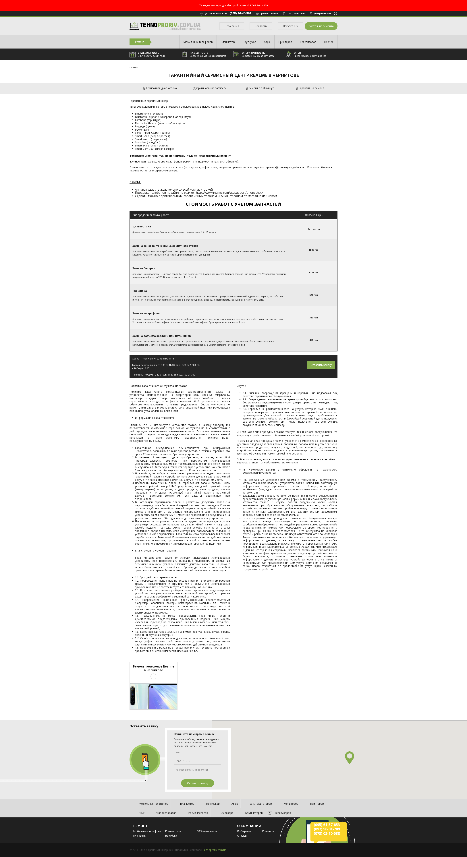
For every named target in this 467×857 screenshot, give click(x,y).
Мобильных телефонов (198, 42)
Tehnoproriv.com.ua (214, 850)
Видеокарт (226, 813)
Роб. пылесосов (198, 813)
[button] (349, 757)
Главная (134, 67)
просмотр (153, 676)
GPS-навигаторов (261, 803)
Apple (267, 42)
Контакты (261, 26)
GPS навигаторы (207, 831)
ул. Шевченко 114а (216, 13)
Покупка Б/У (290, 26)
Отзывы (242, 835)
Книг (141, 813)
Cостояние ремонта (321, 26)
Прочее (328, 42)
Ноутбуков (249, 42)
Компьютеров (254, 813)
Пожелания (232, 26)
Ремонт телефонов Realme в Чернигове (153, 668)
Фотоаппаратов (166, 813)
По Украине (244, 831)
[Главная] (165, 26)
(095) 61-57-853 (269, 13)
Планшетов (228, 42)
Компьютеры (173, 831)
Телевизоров (308, 42)
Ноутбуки (171, 835)
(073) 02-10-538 (322, 13)
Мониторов (291, 803)
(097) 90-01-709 (296, 13)
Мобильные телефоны (147, 831)
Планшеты (139, 835)
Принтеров (285, 42)
